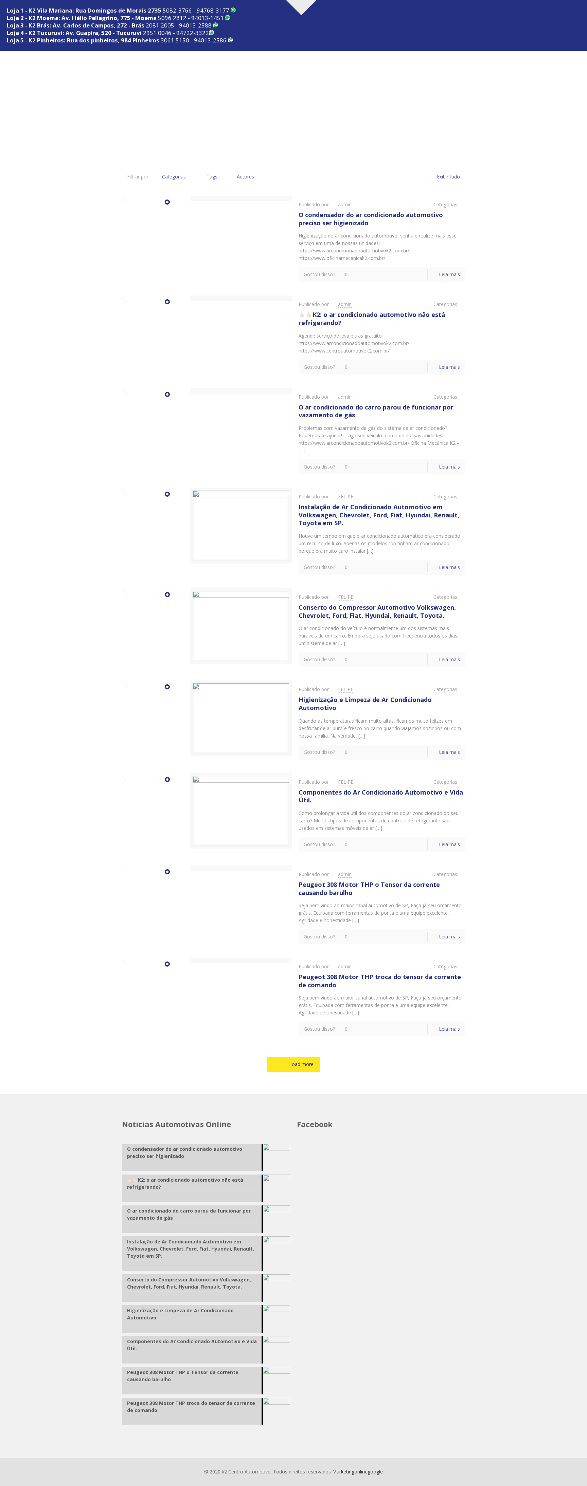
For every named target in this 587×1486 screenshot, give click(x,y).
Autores (245, 176)
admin (345, 204)
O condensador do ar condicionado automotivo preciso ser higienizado (371, 219)
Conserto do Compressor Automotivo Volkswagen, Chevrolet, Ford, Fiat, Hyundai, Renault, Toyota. (377, 611)
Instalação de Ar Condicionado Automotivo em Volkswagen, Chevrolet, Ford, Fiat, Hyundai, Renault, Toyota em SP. (379, 515)
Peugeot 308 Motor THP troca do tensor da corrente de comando (380, 981)
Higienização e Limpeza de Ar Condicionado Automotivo (365, 704)
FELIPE (345, 496)
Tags (212, 176)
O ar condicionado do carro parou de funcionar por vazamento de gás (376, 411)
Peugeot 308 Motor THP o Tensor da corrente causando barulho (369, 888)
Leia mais (449, 274)
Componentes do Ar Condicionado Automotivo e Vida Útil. (381, 796)
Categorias (174, 176)
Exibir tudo (448, 176)
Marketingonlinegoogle (357, 1471)
